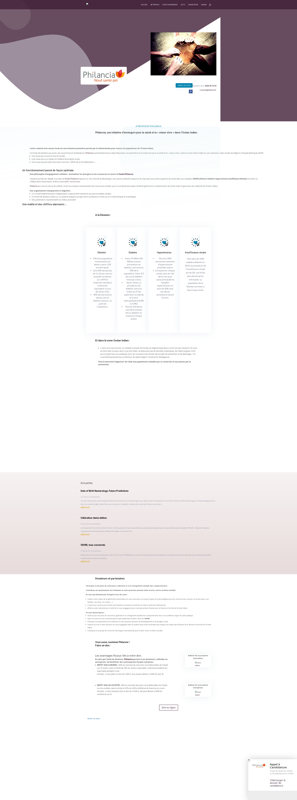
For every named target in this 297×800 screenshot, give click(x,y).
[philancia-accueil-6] (183, 77)
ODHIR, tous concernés (93, 547)
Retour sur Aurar (93, 721)
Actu (183, 5)
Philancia (128, 661)
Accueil (144, 5)
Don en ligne (169, 709)
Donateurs (193, 5)
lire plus (85, 509)
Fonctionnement (170, 5)
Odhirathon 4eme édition (94, 520)
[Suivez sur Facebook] (191, 93)
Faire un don (184, 87)
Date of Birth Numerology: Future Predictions (105, 493)
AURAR (204, 5)
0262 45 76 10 (210, 88)
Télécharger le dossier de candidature (278, 783)
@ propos (155, 5)
